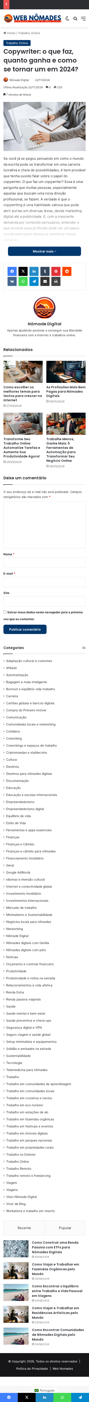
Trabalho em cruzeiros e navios (29, 1098)
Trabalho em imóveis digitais (27, 1133)
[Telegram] (34, 281)
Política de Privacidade (32, 1368)
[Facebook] (12, 271)
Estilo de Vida (16, 823)
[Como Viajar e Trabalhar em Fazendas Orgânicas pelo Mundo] (16, 1270)
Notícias (12, 957)
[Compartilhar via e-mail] (45, 281)
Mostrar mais (43, 251)
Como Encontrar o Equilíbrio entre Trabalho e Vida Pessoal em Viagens (57, 1291)
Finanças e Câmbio (20, 844)
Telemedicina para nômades (26, 1070)
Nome (8, 554)
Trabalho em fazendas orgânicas (30, 1119)
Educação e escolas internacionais (31, 795)
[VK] (12, 281)
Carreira (12, 696)
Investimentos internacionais (27, 900)
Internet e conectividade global (29, 886)
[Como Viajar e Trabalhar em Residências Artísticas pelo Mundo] (16, 1314)
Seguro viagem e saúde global (28, 1034)
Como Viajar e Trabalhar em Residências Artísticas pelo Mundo (55, 1313)
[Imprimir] (55, 281)
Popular (65, 1228)
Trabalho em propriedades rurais (30, 1147)
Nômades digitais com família (27, 943)
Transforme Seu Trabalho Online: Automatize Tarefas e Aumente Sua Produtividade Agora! (21, 448)
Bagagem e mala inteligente (26, 682)
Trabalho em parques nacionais (29, 1140)
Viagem (11, 1183)
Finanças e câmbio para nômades (31, 851)
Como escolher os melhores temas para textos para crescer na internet (22, 393)
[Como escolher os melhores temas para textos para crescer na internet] (23, 372)
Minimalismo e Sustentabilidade (29, 915)
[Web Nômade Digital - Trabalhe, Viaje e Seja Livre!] (32, 18)
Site (6, 593)
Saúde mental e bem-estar (25, 1013)
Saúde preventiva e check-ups (28, 1020)
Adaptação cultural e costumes (29, 661)
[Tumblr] (45, 271)
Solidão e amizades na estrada (28, 1049)
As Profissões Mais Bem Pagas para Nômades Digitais (66, 391)
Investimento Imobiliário (23, 893)
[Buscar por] (75, 20)
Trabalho (12, 1077)
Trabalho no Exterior (21, 1154)
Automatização (17, 675)
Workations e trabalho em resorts (30, 1211)
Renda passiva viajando (23, 999)
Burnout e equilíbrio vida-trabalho (30, 689)
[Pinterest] (55, 271)
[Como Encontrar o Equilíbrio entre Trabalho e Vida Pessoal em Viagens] (16, 1292)
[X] (23, 271)
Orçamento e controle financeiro (30, 964)
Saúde (11, 1006)
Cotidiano (13, 731)
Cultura (11, 759)
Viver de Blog (16, 1204)
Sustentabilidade (18, 1056)
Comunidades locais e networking (30, 724)
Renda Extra (15, 992)
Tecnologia (14, 1063)
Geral (10, 865)
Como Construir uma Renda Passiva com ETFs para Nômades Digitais (55, 1247)
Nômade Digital (19, 80)
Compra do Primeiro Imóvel (26, 710)
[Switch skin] (67, 20)
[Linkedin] (34, 271)
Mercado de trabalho (21, 907)
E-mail (9, 573)
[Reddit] (66, 271)
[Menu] (83, 20)
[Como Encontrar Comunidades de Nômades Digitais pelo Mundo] (16, 1336)
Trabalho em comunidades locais (30, 1091)
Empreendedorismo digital (25, 809)
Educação (13, 788)
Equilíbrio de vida (18, 816)
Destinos (12, 766)
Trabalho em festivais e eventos (29, 1126)
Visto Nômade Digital (21, 1197)
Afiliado (11, 668)
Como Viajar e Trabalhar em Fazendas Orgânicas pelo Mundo (55, 1269)
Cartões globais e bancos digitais (30, 703)
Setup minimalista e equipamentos (31, 1041)
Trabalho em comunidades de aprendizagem (38, 1084)
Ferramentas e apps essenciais (29, 830)
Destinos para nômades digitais (29, 774)
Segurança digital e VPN (24, 1027)
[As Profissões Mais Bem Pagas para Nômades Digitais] (66, 372)
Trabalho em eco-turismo (24, 1105)
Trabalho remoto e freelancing (28, 1175)
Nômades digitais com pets (26, 950)
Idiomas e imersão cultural (25, 879)
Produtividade (16, 971)
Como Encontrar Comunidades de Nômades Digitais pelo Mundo (58, 1335)
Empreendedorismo (20, 802)
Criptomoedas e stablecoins (26, 752)
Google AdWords (18, 872)
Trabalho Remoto (18, 1168)
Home (11, 33)
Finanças (12, 837)
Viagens (12, 1190)
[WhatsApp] (23, 281)
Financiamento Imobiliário (25, 858)
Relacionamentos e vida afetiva (29, 985)
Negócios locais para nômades (28, 922)
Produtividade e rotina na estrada (30, 978)
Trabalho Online (29, 33)
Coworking (14, 738)
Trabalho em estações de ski (27, 1112)
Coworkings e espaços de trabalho (31, 745)
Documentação (17, 781)
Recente (24, 1228)
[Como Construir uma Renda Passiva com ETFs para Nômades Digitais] (16, 1248)
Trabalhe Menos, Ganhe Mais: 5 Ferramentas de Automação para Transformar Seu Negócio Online (61, 450)
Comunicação (16, 717)
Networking (14, 929)
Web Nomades (62, 1368)
